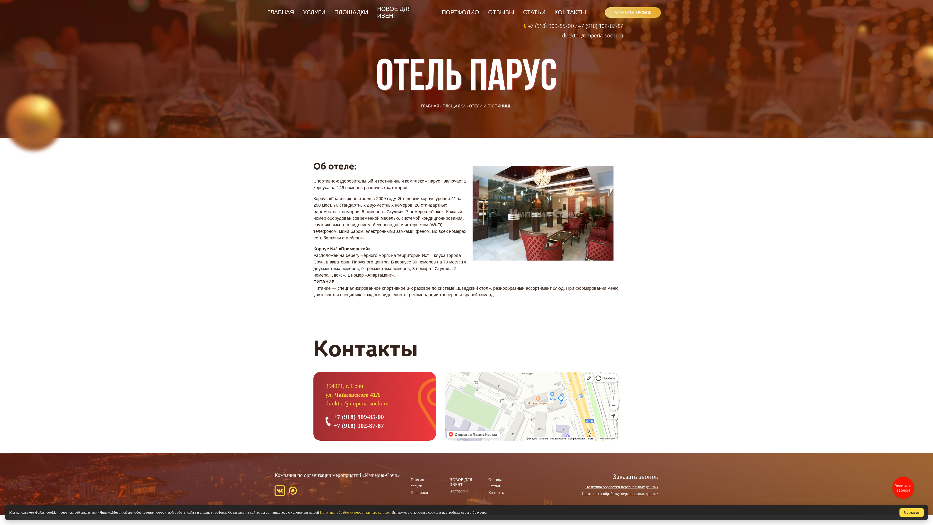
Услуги (314, 12)
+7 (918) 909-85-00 (551, 25)
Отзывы (501, 12)
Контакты (570, 12)
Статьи (534, 12)
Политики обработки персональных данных (355, 512)
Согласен (911, 512)
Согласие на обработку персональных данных (620, 493)
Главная (280, 12)
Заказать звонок (635, 476)
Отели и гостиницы (490, 106)
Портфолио (460, 12)
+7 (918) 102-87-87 (600, 25)
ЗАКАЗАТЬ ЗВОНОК (632, 13)
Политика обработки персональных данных (621, 487)
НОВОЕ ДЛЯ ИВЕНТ (394, 12)
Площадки (351, 12)
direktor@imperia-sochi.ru (592, 35)
